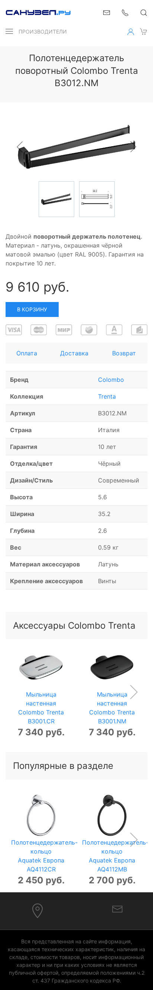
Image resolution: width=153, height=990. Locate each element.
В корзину (32, 309)
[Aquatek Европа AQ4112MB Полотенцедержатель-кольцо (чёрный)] (111, 815)
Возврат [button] (124, 353)
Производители (43, 31)
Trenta (107, 396)
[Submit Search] (143, 12)
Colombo (111, 379)
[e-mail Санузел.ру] (106, 12)
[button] (9, 31)
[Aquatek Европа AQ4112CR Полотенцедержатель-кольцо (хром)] (41, 815)
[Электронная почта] (117, 908)
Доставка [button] (74, 353)
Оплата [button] (26, 353)
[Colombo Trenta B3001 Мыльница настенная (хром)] (41, 667)
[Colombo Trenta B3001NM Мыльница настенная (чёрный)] (111, 667)
